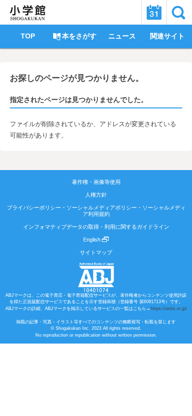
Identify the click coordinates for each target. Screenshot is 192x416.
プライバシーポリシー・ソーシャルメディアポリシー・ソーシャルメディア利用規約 (96, 210)
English (92, 240)
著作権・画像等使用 (96, 182)
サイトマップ (96, 252)
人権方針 (96, 195)
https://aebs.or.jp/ (169, 308)
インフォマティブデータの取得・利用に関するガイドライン (96, 227)
